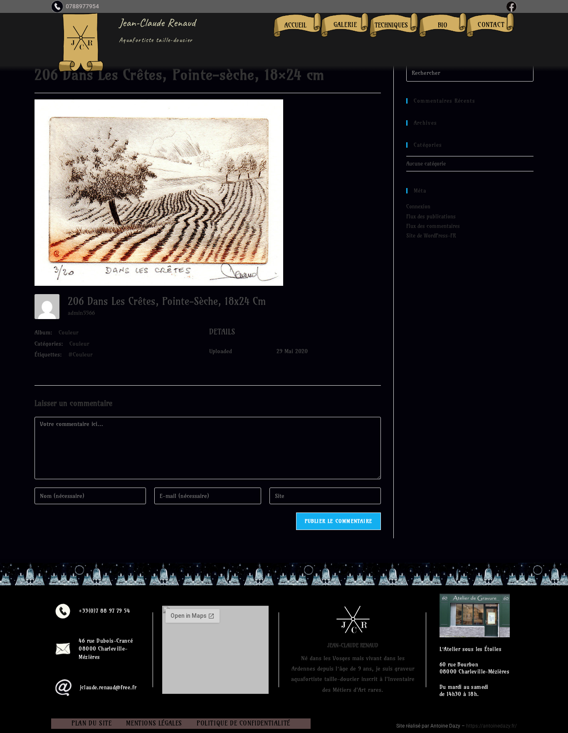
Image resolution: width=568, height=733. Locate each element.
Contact (491, 25)
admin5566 (81, 313)
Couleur (69, 332)
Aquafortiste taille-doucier (156, 40)
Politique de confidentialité (243, 723)
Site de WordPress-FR (431, 235)
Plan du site (91, 723)
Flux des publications (431, 216)
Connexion (418, 206)
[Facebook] (511, 6)
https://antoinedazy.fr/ (491, 726)
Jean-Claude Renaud (157, 22)
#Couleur (80, 354)
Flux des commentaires (433, 226)
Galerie (345, 25)
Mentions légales (154, 723)
